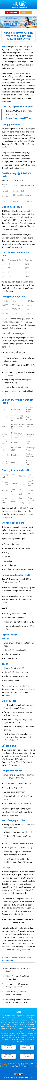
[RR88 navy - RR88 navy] (19, 4)
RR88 (4, 46)
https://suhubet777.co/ (19, 118)
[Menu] (2, 4)
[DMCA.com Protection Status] (18, 1074)
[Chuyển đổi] (3, 968)
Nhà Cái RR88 (6, 1015)
